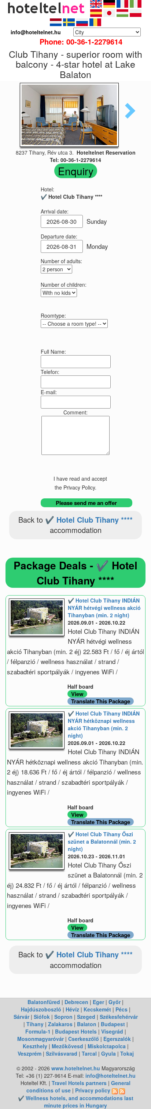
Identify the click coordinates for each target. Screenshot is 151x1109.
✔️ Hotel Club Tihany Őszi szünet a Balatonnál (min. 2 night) (102, 841)
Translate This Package (100, 701)
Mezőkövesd (67, 1046)
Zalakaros (60, 1024)
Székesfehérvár (119, 1016)
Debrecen (76, 1002)
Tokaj (127, 1053)
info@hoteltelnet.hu (110, 1075)
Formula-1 (38, 1031)
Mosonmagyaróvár (40, 1038)
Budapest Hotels (76, 1031)
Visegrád (112, 1031)
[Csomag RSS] (122, 1090)
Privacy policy (92, 1090)
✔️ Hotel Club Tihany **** (89, 519)
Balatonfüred (43, 1002)
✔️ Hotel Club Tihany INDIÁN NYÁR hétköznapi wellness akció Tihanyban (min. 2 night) (104, 724)
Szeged (86, 1016)
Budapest (113, 1024)
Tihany (35, 1024)
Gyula (108, 1053)
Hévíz (72, 1009)
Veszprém (29, 1053)
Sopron (63, 1016)
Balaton (86, 1024)
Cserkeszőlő (83, 1038)
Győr (114, 1002)
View (77, 693)
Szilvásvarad (61, 1053)
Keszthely (35, 1046)
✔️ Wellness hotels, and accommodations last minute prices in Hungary (75, 1101)
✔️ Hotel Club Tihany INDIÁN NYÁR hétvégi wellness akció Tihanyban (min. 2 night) (104, 608)
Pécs (121, 1009)
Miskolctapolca (107, 1046)
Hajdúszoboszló (41, 1009)
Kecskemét (97, 1009)
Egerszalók (117, 1038)
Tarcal (89, 1053)
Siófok (42, 1016)
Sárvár (21, 1016)
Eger (98, 1002)
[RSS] (115, 1090)
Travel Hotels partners (79, 1083)
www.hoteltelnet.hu (75, 1068)
